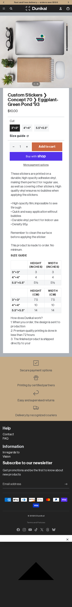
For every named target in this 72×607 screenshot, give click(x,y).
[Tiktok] (36, 530)
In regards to (11, 452)
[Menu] (4, 8)
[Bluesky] (54, 530)
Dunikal (40, 516)
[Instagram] (24, 530)
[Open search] (11, 8)
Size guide (18, 135)
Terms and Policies (36, 522)
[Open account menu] (60, 8)
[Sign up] (66, 484)
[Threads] (48, 530)
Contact (8, 434)
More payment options (36, 165)
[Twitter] (42, 530)
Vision (6, 456)
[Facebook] (18, 530)
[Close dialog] (67, 539)
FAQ (5, 438)
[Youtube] (30, 530)
